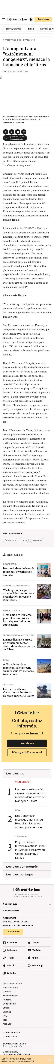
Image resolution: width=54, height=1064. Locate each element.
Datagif (13, 1051)
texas (24, 540)
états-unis (10, 540)
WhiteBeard (24, 1054)
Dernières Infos (12, 40)
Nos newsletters (11, 910)
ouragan (37, 540)
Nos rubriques (10, 904)
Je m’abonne (27, 743)
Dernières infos (13, 29)
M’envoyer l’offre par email (27, 752)
